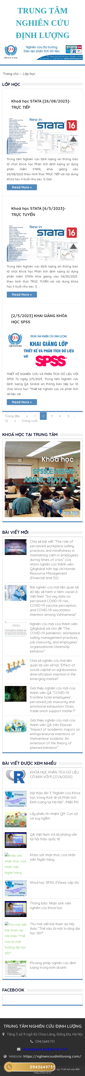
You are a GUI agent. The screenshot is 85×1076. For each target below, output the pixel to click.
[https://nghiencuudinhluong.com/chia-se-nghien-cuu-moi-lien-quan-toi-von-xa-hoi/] (16, 666)
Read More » (22, 187)
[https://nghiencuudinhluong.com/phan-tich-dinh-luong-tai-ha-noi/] (16, 799)
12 (6, 421)
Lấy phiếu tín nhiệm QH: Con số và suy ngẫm (54, 815)
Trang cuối (29, 421)
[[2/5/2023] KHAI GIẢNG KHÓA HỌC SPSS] (42, 350)
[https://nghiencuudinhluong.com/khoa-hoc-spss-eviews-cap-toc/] (16, 888)
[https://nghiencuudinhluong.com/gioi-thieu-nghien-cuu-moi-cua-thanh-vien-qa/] (16, 694)
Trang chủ (11, 74)
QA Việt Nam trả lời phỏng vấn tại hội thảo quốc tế (53, 836)
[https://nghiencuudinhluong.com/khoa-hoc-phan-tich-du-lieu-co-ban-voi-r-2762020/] (16, 778)
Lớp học (29, 74)
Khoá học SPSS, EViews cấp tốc (54, 882)
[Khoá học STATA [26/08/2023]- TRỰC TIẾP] (42, 135)
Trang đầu (12, 416)
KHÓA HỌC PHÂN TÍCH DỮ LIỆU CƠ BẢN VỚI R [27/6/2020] (54, 774)
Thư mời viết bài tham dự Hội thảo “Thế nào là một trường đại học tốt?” (55, 928)
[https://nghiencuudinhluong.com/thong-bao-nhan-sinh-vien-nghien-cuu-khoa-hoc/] (16, 909)
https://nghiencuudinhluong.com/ (52, 1056)
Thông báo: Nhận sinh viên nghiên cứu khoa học (50, 905)
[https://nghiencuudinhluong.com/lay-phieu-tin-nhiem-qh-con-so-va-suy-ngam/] (16, 819)
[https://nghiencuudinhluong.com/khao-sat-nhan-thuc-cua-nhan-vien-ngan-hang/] (16, 864)
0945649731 (42, 1067)
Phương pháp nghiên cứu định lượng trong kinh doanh (53, 965)
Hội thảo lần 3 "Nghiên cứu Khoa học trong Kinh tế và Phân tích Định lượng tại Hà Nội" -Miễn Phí (55, 797)
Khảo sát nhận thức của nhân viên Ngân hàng (52, 857)
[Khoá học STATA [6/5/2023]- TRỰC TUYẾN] (42, 243)
